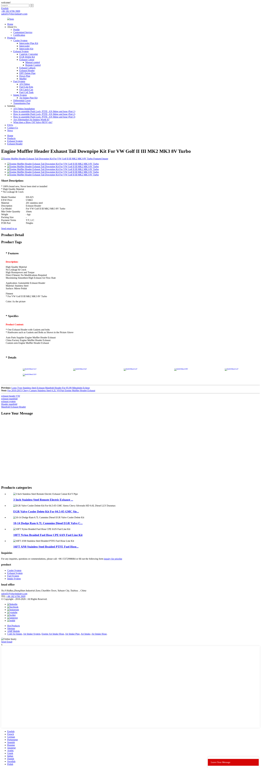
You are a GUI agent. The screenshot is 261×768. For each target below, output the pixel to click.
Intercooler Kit (26, 48)
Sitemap (11, 628)
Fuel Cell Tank (26, 92)
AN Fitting (24, 84)
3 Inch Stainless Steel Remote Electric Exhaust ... (43, 499)
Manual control (32, 62)
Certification (19, 35)
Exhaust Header (27, 70)
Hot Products (13, 625)
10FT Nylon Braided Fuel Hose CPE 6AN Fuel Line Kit (47, 535)
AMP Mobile (13, 631)
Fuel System (19, 81)
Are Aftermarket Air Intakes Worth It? (31, 119)
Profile (16, 29)
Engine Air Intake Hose (53, 634)
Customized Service (22, 32)
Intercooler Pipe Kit (28, 43)
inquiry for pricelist (113, 558)
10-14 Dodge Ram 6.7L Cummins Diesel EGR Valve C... (48, 523)
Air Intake (85, 634)
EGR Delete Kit (27, 57)
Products (11, 37)
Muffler (23, 78)
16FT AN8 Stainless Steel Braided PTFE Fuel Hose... (46, 546)
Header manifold (9, 404)
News (10, 130)
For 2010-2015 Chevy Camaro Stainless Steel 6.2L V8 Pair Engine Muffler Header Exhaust (51, 390)
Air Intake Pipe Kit (28, 97)
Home (10, 24)
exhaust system (8, 401)
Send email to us (9, 228)
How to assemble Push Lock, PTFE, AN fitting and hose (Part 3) (44, 117)
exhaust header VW (10, 396)
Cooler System (20, 40)
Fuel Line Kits (26, 87)
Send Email (6, 641)
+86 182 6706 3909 (15, 596)
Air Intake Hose (99, 634)
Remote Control (33, 65)
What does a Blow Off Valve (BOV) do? (32, 122)
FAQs (10, 125)
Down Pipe (24, 76)
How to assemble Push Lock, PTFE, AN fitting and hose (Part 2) (44, 114)
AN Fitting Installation (24, 108)
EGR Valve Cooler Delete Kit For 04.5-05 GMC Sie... (46, 511)
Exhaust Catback (27, 67)
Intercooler (24, 46)
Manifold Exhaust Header (13, 407)
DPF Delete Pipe (27, 73)
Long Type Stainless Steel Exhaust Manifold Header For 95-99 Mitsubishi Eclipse (50, 387)
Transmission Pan (21, 103)
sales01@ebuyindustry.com (14, 593)
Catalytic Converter (28, 54)
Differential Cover (22, 100)
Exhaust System (21, 51)
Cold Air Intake (14, 634)
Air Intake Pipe (72, 634)
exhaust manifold (9, 398)
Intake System (20, 95)
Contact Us (12, 127)
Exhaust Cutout (26, 59)
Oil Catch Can (26, 89)
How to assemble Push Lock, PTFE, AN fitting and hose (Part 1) (44, 111)
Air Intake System (31, 634)
